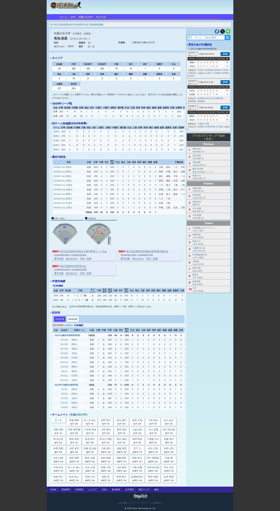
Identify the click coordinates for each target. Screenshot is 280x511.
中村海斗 (225, 70)
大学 (72, 16)
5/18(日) (64, 407)
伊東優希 (217, 73)
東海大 (56, 145)
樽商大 (56, 149)
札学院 (56, 140)
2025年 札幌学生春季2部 (66, 385)
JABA (104, 489)
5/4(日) (64, 389)
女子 (129, 489)
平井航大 (201, 70)
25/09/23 (57, 207)
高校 (66, 489)
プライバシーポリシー (140, 503)
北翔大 (56, 131)
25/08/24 (57, 185)
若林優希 (209, 70)
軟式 (116, 489)
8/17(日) (64, 349)
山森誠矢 (201, 73)
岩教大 (56, 136)
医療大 (74, 394)
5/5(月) (64, 394)
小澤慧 (206, 124)
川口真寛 (219, 126)
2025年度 (59, 319)
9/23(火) (64, 380)
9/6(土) (64, 371)
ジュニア (92, 489)
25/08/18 (57, 180)
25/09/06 (57, 198)
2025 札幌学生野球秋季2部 (67, 335)
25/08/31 (57, 194)
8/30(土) (64, 362)
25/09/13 (57, 203)
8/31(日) (64, 367)
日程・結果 (85, 258)
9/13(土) (64, 375)
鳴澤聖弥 (225, 73)
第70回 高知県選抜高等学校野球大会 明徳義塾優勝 (76, 24)
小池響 (200, 124)
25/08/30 (57, 189)
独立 (144, 489)
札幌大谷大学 (85, 16)
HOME (53, 489)
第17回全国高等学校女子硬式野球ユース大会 (83, 251)
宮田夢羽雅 (218, 98)
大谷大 (68, 325)
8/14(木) (64, 344)
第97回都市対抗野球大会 (73, 266)
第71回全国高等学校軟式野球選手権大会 (147, 251)
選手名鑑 (58, 258)
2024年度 (72, 319)
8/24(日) (64, 357)
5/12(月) (64, 398)
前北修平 (191, 76)
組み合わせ (71, 258)
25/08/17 (57, 176)
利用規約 (157, 503)
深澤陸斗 (209, 73)
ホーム (63, 16)
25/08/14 (57, 171)
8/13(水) (64, 340)
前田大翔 (209, 98)
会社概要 (123, 503)
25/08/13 (57, 167)
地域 (156, 489)
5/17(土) (64, 403)
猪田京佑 (217, 70)
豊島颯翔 (201, 101)
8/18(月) (64, 353)
